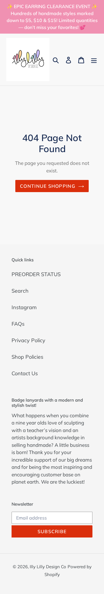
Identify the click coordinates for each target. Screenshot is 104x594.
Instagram (24, 307)
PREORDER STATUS (36, 274)
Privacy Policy (28, 340)
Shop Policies (27, 357)
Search (20, 290)
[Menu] (94, 59)
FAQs (18, 323)
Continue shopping (47, 186)
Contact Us (25, 373)
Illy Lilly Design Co (48, 566)
